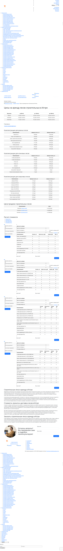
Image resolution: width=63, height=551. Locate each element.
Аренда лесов (4, 12)
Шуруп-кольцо (6, 81)
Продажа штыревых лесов (8, 48)
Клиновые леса (8, 220)
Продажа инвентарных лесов (8, 59)
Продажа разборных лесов (8, 52)
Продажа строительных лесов (9, 56)
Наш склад (57, 9)
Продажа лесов (4, 43)
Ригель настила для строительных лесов (11, 33)
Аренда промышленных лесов (9, 17)
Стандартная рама (6, 28)
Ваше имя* (18, 256)
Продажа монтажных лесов (8, 53)
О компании (56, 7)
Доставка (57, 0)
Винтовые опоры (6, 74)
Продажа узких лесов (7, 66)
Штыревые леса (9, 222)
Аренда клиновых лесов (7, 15)
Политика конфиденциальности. (52, 451)
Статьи (28, 444)
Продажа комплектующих (7, 67)
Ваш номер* (37, 256)
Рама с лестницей (6, 29)
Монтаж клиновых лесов (8, 89)
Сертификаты (56, 3)
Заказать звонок (7, 97)
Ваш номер (39, 431)
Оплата (57, 1)
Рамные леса (8, 219)
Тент (4, 83)
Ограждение (5, 80)
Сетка (4, 73)
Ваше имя (39, 426)
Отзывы (57, 4)
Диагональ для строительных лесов (10, 37)
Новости (28, 442)
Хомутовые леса (9, 221)
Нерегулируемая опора (7, 41)
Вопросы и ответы (30, 449)
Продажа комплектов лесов (8, 50)
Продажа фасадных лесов (8, 65)
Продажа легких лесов (7, 55)
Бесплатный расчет (22, 97)
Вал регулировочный (7, 42)
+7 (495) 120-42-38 (7, 95)
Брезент (4, 79)
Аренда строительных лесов (8, 23)
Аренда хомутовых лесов (8, 16)
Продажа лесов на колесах (8, 62)
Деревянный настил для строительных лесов (12, 34)
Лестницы (5, 78)
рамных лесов (24, 208)
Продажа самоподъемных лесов (9, 60)
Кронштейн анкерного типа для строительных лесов (13, 35)
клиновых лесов (24, 210)
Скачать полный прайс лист (10, 126)
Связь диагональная (7, 31)
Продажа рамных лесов (7, 45)
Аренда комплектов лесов (8, 18)
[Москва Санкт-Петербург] (55, 5)
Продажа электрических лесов (9, 64)
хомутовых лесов (24, 212)
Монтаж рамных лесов (7, 85)
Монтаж (3, 84)
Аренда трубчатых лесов (8, 20)
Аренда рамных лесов (7, 14)
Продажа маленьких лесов (8, 54)
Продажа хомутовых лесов (8, 46)
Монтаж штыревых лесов (8, 87)
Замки (4, 72)
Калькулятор (55, 96)
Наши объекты (56, 8)
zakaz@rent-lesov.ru (22, 95)
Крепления (5, 77)
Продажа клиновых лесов (8, 47)
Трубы (4, 75)
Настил (4, 68)
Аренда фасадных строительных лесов (10, 26)
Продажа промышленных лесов (9, 49)
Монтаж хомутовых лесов (8, 86)
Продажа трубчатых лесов (8, 61)
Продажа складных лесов (8, 58)
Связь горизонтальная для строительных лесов (12, 30)
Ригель (4, 39)
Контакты (57, 10)
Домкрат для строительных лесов (9, 40)
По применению (6, 24)
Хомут (4, 69)
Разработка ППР (5, 91)
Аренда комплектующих (6, 27)
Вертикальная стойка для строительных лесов (12, 36)
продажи (55, 232)
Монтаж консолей (6, 90)
